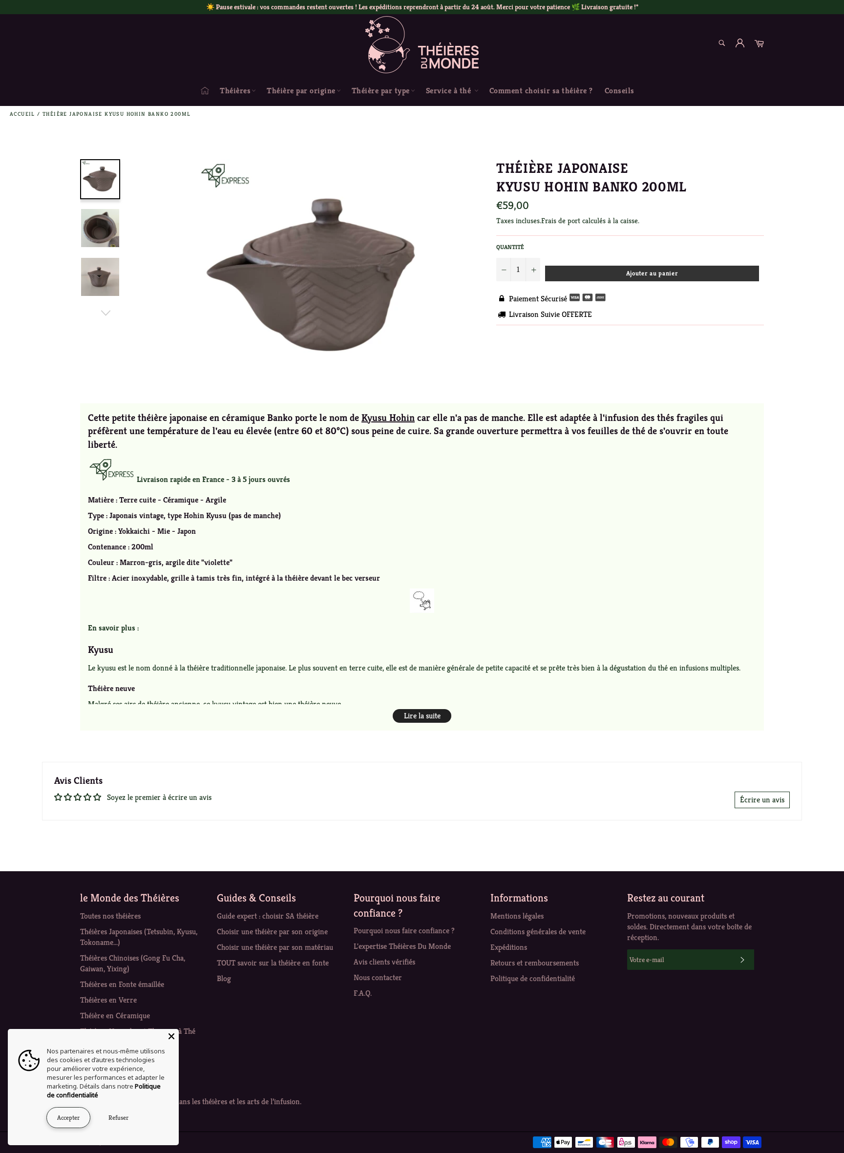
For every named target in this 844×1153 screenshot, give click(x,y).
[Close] (171, 1036)
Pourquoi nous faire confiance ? (404, 930)
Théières (235, 90)
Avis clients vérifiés (384, 962)
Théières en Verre (108, 1000)
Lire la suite (422, 716)
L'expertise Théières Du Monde (402, 946)
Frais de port (560, 220)
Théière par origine (301, 90)
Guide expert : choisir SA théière (267, 916)
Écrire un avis (762, 800)
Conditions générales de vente (538, 931)
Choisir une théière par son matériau (275, 947)
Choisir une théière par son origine (272, 931)
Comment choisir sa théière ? (541, 90)
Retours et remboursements (534, 963)
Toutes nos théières (110, 916)
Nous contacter (378, 977)
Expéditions (508, 947)
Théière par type (381, 90)
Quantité (510, 247)
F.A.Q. (363, 993)
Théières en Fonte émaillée (122, 984)
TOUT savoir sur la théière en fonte (273, 963)
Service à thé (449, 90)
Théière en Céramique (115, 1015)
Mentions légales (517, 916)
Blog (224, 978)
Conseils (619, 90)
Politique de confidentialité (532, 978)
